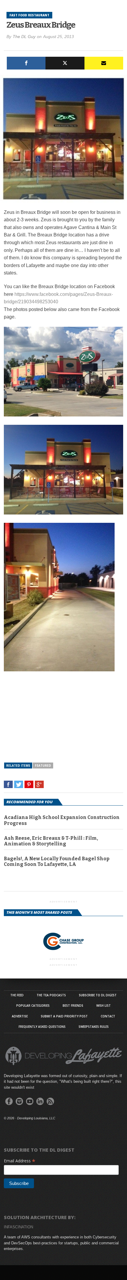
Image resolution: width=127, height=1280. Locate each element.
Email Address (19, 1160)
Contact (108, 1016)
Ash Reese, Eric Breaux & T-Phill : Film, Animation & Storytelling (51, 841)
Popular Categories (33, 1005)
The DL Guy (24, 36)
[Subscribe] (103, 63)
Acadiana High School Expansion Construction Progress (62, 820)
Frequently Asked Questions (42, 1026)
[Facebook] (26, 63)
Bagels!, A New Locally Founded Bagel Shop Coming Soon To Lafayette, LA (56, 861)
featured (43, 765)
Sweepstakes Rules (94, 1026)
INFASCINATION (18, 1227)
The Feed (17, 995)
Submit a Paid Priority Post (64, 1016)
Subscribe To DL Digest (98, 995)
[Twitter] (64, 63)
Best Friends (73, 1005)
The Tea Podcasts (51, 995)
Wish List (103, 1005)
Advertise (20, 1016)
